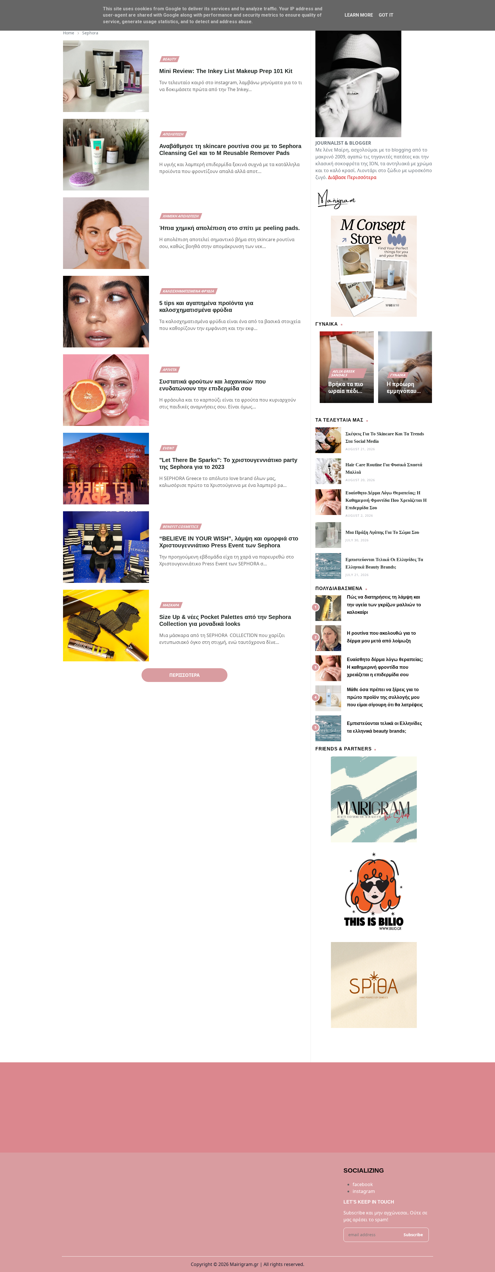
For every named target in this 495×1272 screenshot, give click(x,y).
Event (168, 448)
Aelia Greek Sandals (343, 373)
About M (340, 1038)
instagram (364, 1191)
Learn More (359, 15)
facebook (363, 1184)
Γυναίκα (397, 375)
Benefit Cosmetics (180, 526)
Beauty (169, 59)
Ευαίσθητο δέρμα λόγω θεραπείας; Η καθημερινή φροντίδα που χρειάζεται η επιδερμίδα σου (386, 500)
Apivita (170, 369)
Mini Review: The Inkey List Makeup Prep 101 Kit (225, 71)
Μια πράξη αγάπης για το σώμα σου (382, 532)
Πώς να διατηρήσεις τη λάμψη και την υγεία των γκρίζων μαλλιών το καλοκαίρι (384, 605)
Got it (386, 15)
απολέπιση (173, 134)
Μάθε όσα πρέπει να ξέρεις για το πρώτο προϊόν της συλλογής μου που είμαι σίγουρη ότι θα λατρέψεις (385, 697)
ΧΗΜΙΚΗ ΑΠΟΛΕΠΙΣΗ (181, 216)
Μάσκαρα (171, 605)
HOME (322, 1038)
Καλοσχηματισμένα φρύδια (188, 291)
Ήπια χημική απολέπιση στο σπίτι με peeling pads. (229, 228)
